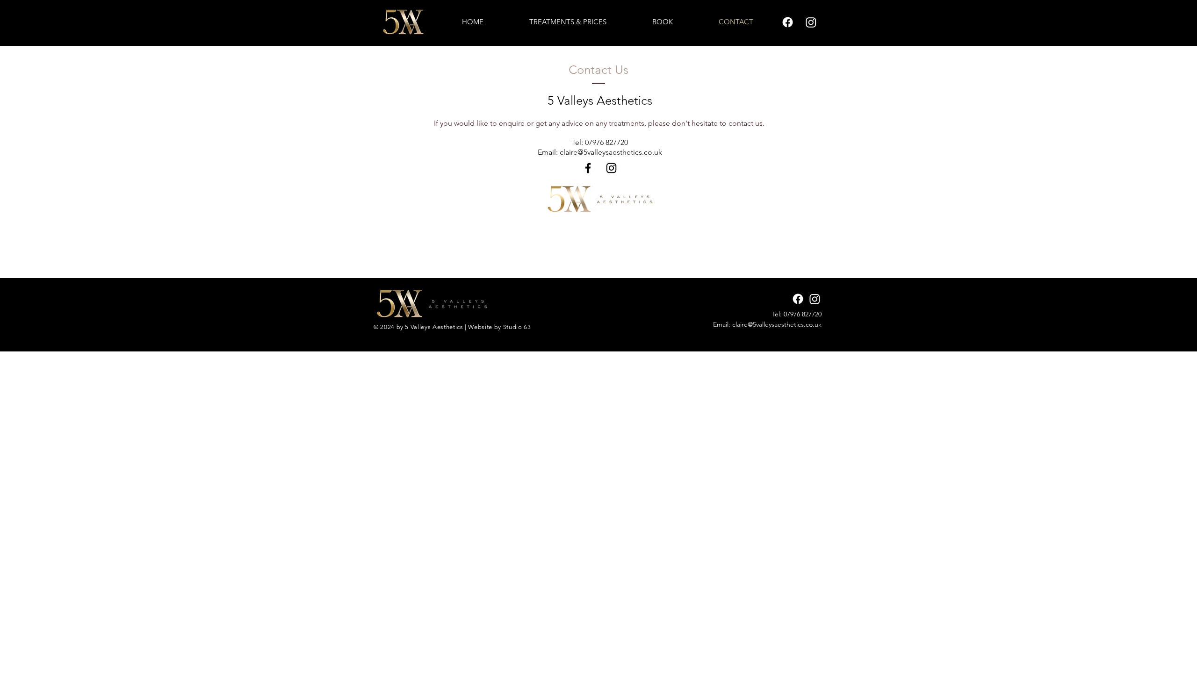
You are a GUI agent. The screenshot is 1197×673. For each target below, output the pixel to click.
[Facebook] (588, 168)
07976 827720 (606, 142)
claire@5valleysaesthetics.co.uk (611, 152)
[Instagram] (611, 168)
